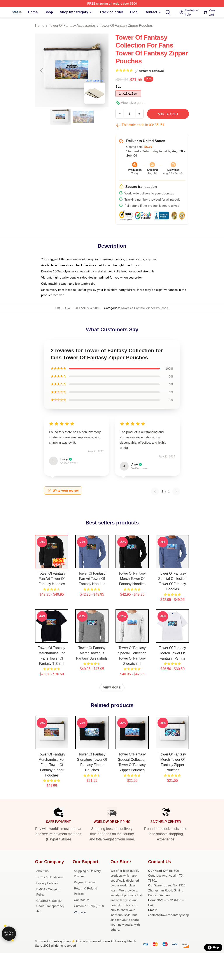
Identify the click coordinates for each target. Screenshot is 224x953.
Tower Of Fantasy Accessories (72, 25)
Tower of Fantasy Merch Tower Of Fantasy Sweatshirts (92, 653)
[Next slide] (101, 70)
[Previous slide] (41, 70)
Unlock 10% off (8, 933)
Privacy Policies (47, 883)
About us (42, 871)
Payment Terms (85, 882)
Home (39, 25)
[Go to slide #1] (60, 117)
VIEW (52, 564)
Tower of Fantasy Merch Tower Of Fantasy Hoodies (132, 579)
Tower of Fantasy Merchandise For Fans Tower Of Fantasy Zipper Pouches (51, 764)
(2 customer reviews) (149, 70)
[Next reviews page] (176, 491)
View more (112, 687)
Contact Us (81, 900)
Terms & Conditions (49, 877)
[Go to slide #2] (83, 117)
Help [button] (216, 947)
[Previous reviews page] (155, 491)
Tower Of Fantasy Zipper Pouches (126, 25)
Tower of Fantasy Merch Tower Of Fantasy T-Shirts (172, 653)
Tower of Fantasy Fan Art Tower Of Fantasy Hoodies (51, 579)
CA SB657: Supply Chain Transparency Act (50, 906)
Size (118, 86)
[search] (167, 12)
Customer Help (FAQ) (89, 906)
